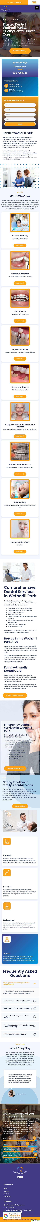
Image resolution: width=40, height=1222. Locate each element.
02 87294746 (20, 72)
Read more (19, 245)
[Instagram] (35, 2)
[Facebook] (33, 2)
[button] (20, 984)
